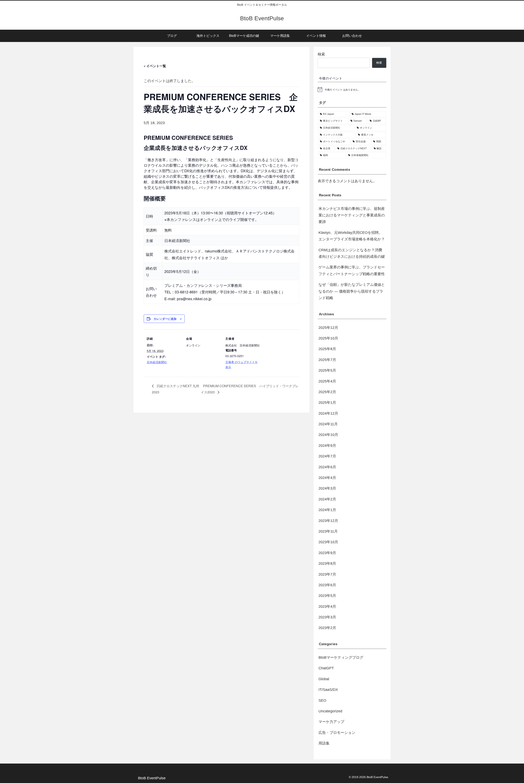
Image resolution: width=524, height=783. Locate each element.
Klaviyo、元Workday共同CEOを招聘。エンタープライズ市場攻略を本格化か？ (351, 236)
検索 (321, 54)
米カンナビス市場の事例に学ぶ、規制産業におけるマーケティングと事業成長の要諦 (351, 215)
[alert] (352, 89)
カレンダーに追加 (165, 319)
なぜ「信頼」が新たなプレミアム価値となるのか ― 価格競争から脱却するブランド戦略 (351, 291)
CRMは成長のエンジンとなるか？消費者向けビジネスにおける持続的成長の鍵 (351, 253)
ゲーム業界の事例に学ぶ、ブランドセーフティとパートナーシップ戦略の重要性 (351, 270)
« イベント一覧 (155, 65)
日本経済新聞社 (157, 362)
